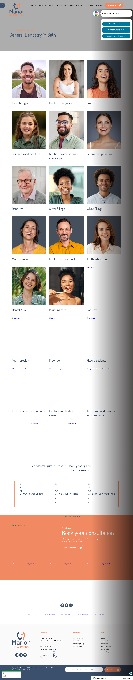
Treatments (18, 30)
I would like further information (116, 36)
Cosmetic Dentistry (78, 641)
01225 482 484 (61, 5)
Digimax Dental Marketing (24, 670)
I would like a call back (116, 24)
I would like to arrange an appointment (116, 30)
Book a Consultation (70, 548)
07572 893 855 (80, 5)
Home (11, 30)
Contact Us (99, 5)
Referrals (90, 5)
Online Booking (111, 5)
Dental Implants (77, 646)
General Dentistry (78, 638)
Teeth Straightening (78, 643)
